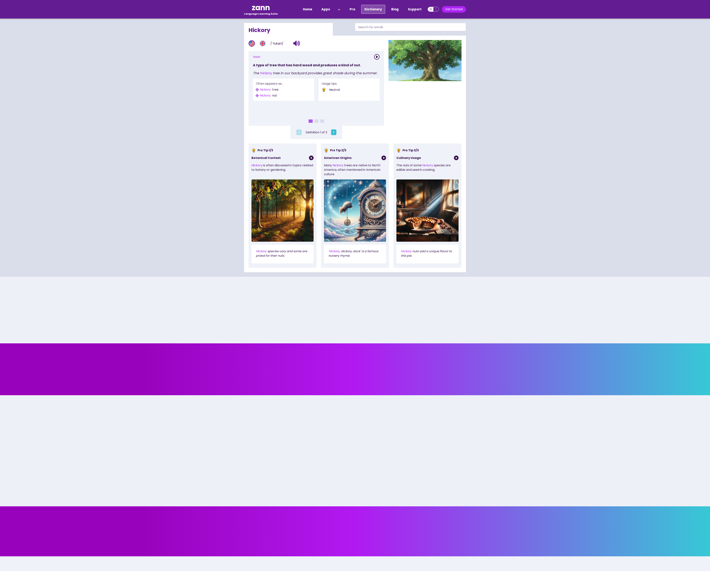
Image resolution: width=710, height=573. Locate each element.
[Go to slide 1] (311, 121)
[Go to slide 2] (316, 121)
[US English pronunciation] (251, 43)
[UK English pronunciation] (262, 43)
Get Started (454, 9)
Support (415, 9)
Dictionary (373, 9)
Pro (352, 9)
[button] (296, 43)
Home (307, 9)
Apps (325, 9)
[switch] (433, 9)
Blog (395, 9)
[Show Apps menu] (339, 9)
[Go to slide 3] (322, 121)
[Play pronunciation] (377, 57)
